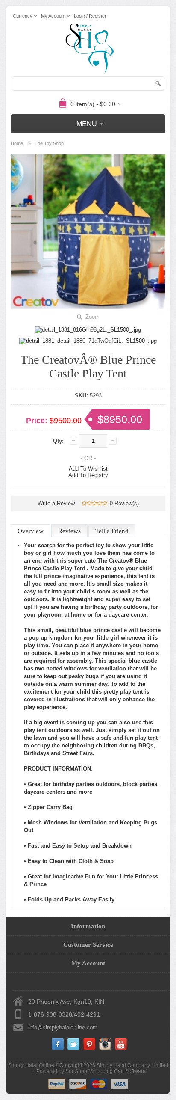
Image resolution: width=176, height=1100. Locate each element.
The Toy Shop (49, 143)
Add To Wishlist (88, 468)
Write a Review (56, 503)
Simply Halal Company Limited (132, 1065)
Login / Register (90, 15)
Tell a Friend (112, 531)
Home (17, 143)
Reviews (69, 531)
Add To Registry (88, 475)
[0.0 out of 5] (84, 503)
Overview (31, 531)
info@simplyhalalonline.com (62, 1027)
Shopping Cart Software (118, 1071)
